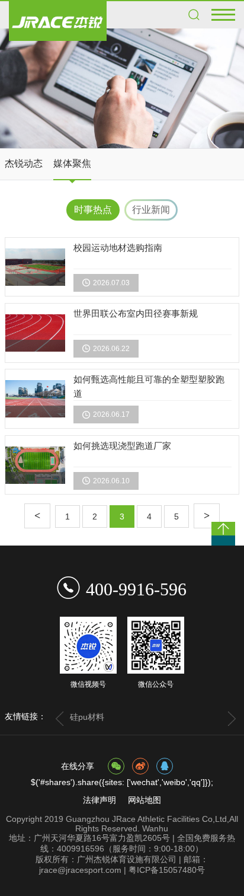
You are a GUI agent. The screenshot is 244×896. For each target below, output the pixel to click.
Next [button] (232, 719)
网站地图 (144, 800)
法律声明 (99, 800)
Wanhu (155, 828)
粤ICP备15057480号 (167, 870)
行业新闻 (151, 210)
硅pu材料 (87, 717)
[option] (122, 88)
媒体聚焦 (72, 163)
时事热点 (93, 210)
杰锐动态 (24, 163)
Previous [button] (59, 719)
